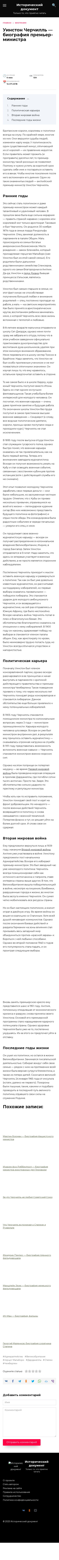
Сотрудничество (12, 1496)
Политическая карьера (26, 110)
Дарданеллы (34, 1360)
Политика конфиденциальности (20, 1500)
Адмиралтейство (13, 1356)
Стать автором (11, 1484)
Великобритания (35, 1356)
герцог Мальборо (14, 1360)
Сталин (48, 1360)
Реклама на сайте (12, 1488)
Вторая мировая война (25, 115)
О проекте (9, 1480)
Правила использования (16, 1492)
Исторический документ (29, 7)
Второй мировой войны (36, 849)
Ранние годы (20, 105)
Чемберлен (10, 1363)
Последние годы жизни (26, 120)
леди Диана (31, 273)
